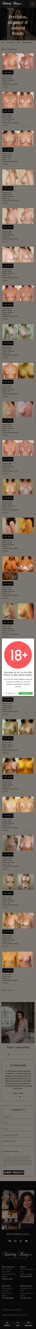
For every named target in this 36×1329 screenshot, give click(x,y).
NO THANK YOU (10, 693)
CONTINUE (25, 693)
